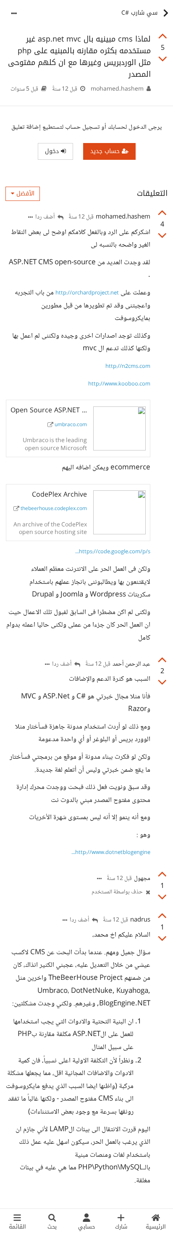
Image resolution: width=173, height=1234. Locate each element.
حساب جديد (106, 151)
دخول (53, 151)
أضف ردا (45, 217)
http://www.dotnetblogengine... (110, 852)
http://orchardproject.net (87, 293)
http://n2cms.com (127, 366)
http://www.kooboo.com (119, 384)
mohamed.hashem (117, 89)
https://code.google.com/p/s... (112, 552)
